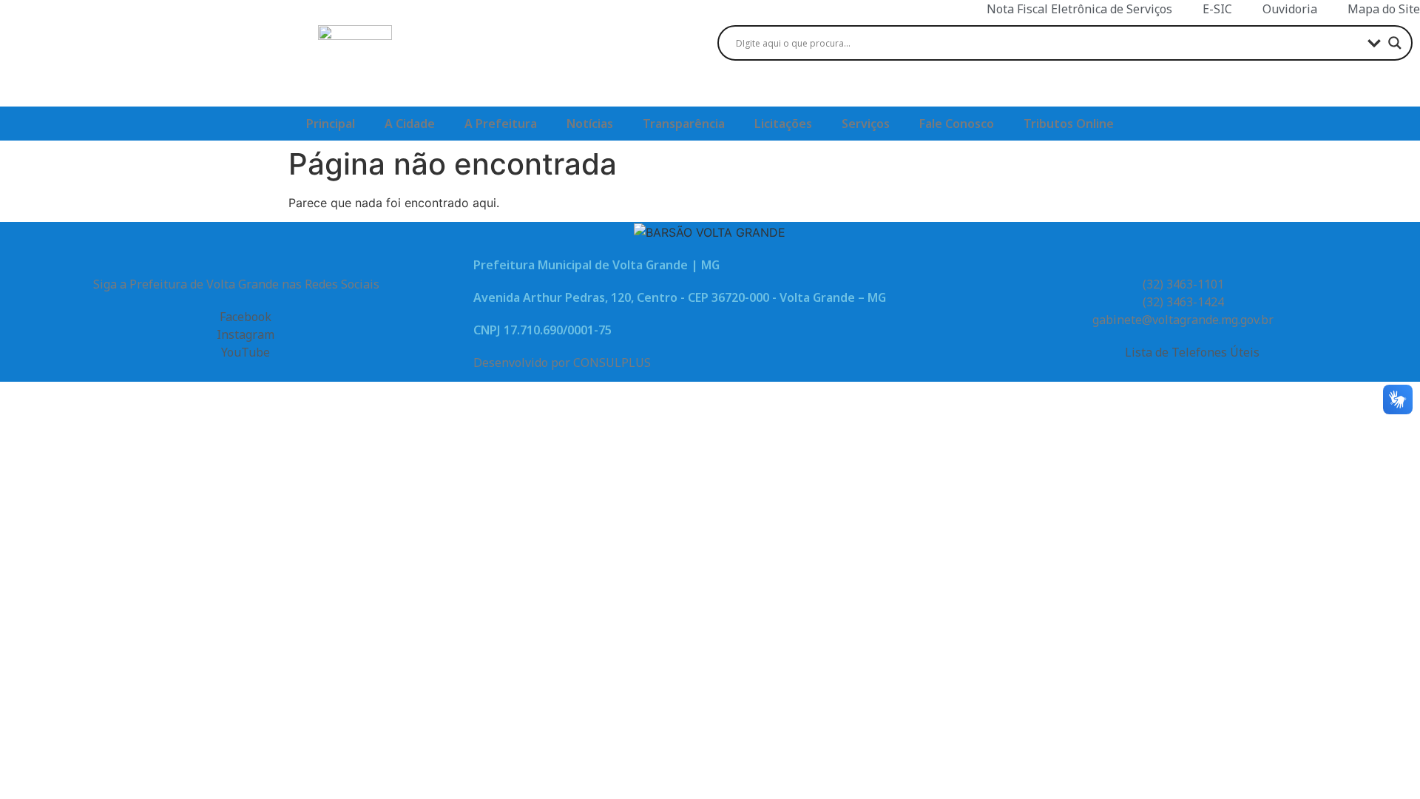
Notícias (590, 123)
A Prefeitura (500, 123)
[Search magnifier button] (1394, 43)
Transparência (684, 123)
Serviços (866, 123)
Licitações (783, 123)
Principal (330, 123)
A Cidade (410, 123)
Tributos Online (1069, 123)
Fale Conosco (956, 123)
